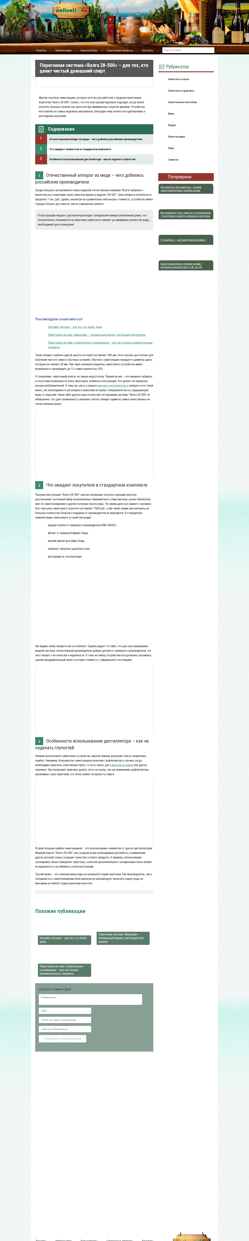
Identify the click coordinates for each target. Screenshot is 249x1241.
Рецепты (41, 50)
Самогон (54, 902)
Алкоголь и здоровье (181, 90)
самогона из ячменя (121, 765)
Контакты (147, 50)
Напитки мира (63, 50)
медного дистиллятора (112, 385)
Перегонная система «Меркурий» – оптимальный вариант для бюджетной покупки (96, 335)
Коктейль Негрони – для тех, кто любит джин (75, 327)
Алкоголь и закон (178, 79)
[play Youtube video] (94, 442)
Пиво (171, 148)
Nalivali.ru (41, 902)
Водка (172, 125)
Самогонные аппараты (120, 50)
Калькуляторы (89, 50)
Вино (171, 113)
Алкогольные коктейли (182, 102)
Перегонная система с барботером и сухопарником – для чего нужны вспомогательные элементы (61, 970)
